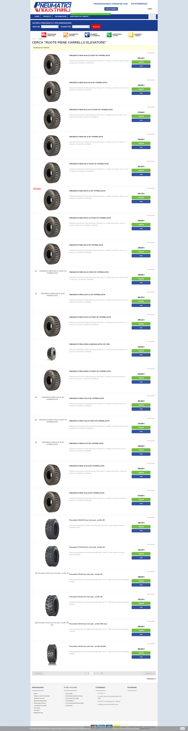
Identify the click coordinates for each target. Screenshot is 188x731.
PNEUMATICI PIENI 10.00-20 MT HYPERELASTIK (86, 466)
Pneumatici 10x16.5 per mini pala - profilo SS (85, 574)
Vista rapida (151, 53)
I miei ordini (68, 693)
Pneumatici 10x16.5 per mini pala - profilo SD (85, 597)
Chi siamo (37, 708)
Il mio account (70, 687)
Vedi (141, 66)
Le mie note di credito (72, 698)
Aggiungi (141, 62)
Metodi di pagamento (40, 701)
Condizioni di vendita (40, 705)
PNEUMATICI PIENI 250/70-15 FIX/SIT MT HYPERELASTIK (90, 218)
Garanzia (36, 710)
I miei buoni (68, 705)
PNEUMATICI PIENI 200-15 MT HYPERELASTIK (86, 137)
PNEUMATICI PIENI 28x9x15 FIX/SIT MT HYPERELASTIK (89, 55)
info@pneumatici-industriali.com (108, 704)
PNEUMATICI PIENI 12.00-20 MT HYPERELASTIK (86, 493)
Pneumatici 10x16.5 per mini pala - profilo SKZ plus (88, 624)
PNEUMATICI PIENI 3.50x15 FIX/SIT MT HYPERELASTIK (89, 421)
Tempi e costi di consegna (42, 696)
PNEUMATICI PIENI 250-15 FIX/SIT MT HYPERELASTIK (89, 272)
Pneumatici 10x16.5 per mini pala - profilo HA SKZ (87, 646)
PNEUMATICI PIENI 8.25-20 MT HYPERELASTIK (86, 443)
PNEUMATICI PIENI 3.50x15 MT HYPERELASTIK (86, 398)
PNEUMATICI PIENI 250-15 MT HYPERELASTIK (86, 245)
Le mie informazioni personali (74, 703)
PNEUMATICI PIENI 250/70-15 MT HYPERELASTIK (87, 191)
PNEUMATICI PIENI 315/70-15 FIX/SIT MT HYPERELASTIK (90, 317)
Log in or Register (111, 9)
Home (33, 39)
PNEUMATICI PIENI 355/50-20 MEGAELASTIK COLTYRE (89, 344)
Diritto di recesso (39, 698)
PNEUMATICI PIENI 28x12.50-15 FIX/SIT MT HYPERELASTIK (91, 109)
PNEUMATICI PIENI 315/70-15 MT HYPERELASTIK (87, 294)
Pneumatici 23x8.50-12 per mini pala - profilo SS (87, 520)
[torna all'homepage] (53, 6)
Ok (182, 728)
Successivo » (149, 673)
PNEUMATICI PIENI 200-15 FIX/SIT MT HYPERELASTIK (89, 164)
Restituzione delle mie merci (74, 696)
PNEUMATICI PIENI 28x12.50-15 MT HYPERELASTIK (88, 82)
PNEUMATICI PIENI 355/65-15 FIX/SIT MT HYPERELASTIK (90, 371)
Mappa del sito (38, 712)
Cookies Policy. (145, 728)
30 (101, 673)
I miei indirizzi (69, 701)
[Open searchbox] (152, 16)
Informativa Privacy (40, 703)
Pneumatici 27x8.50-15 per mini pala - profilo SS (87, 547)
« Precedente (38, 673)
